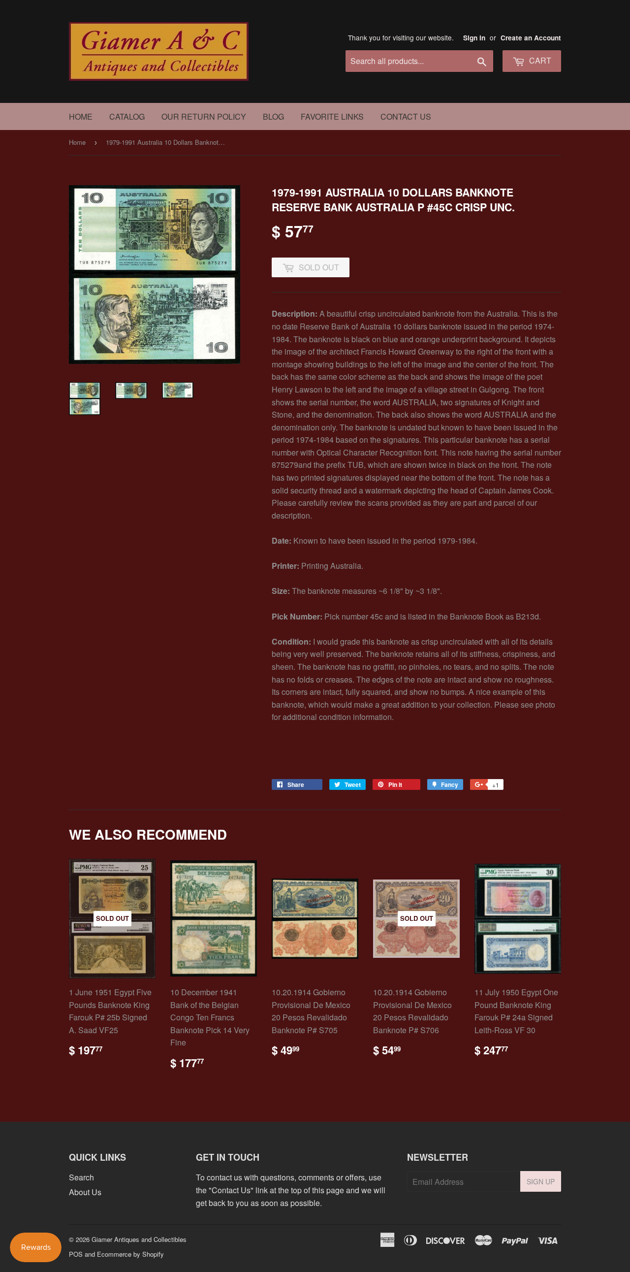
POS (76, 1254)
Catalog (127, 116)
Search (81, 1177)
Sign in (474, 37)
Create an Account (531, 37)
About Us (85, 1192)
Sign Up (541, 1181)
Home (81, 116)
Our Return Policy (203, 116)
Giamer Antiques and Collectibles (139, 1239)
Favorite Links (332, 116)
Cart (539, 60)
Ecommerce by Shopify (130, 1254)
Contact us (405, 116)
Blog (273, 116)
